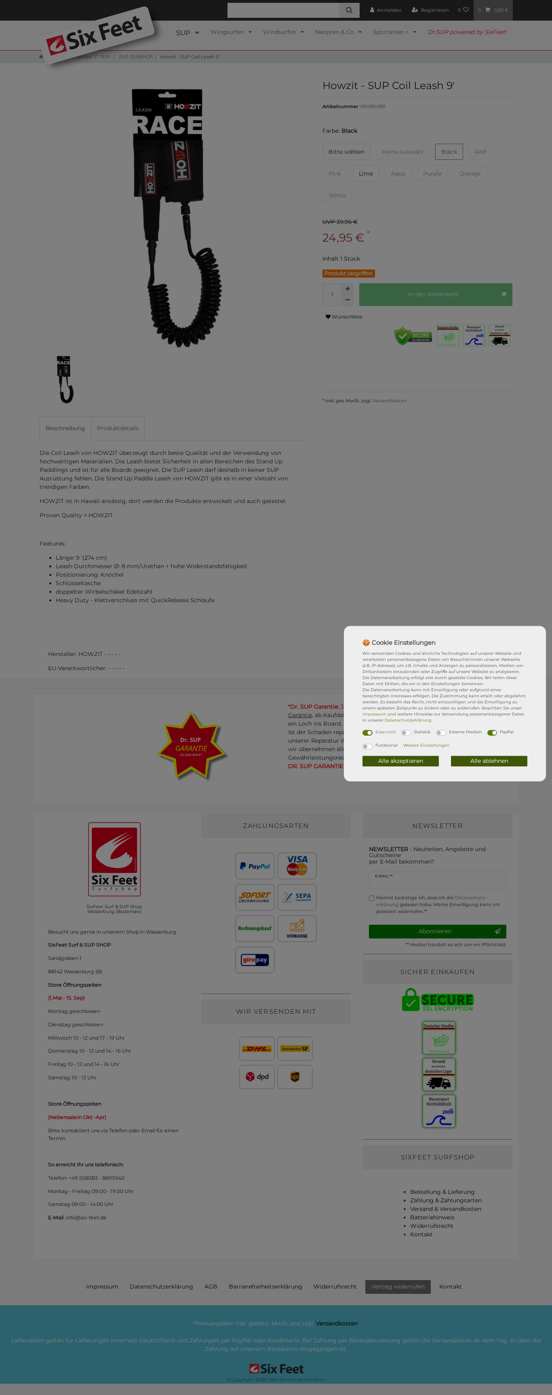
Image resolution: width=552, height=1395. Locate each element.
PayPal (507, 731)
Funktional (386, 745)
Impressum (374, 713)
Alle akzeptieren (400, 760)
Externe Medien (465, 731)
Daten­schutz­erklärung (408, 719)
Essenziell (385, 731)
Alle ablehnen (489, 760)
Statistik (422, 731)
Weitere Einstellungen (426, 745)
